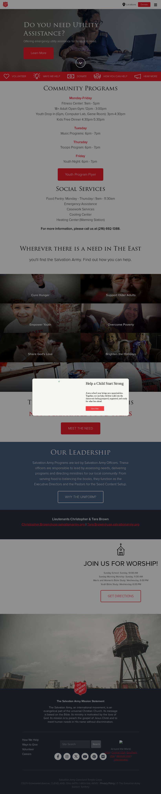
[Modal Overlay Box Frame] (80, 397)
